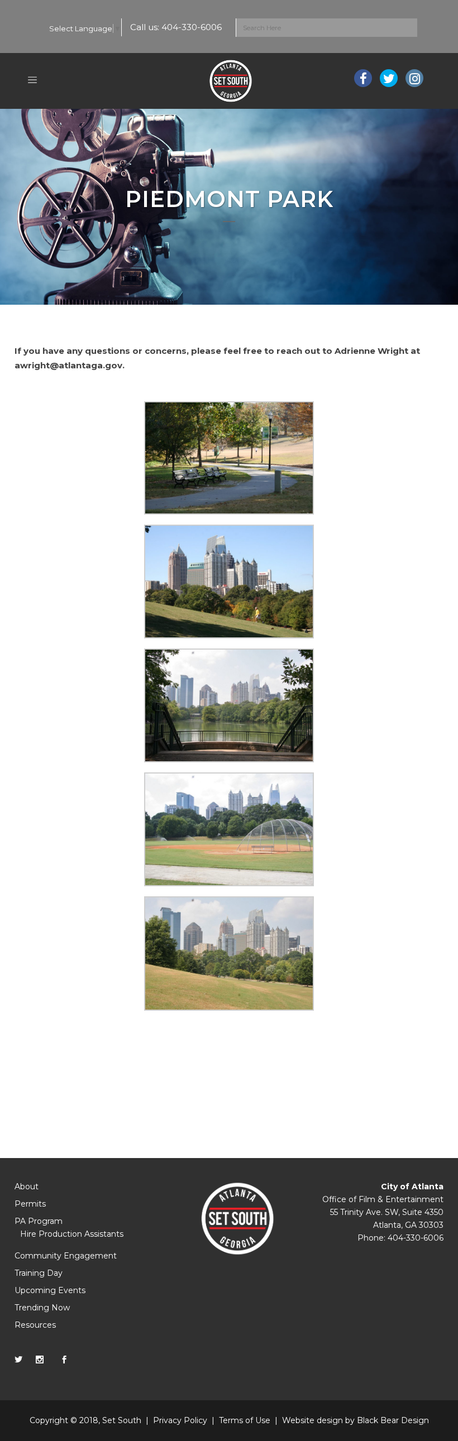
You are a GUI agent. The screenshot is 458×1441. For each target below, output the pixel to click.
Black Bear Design (393, 1420)
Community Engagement (66, 1256)
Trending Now (42, 1308)
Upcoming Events (50, 1290)
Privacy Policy (180, 1420)
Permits (30, 1204)
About (27, 1186)
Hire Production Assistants (71, 1234)
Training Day (39, 1273)
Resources (35, 1325)
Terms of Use (244, 1420)
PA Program (39, 1221)
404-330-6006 (191, 27)
